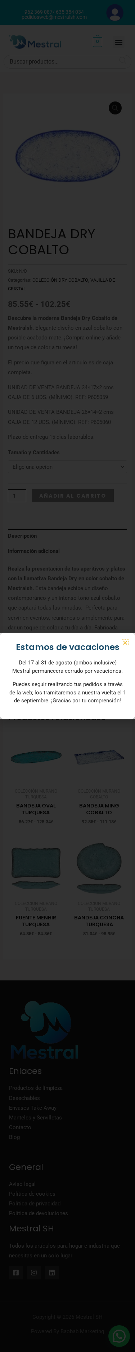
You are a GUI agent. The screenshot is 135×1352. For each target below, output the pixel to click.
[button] (125, 642)
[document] (67, 676)
